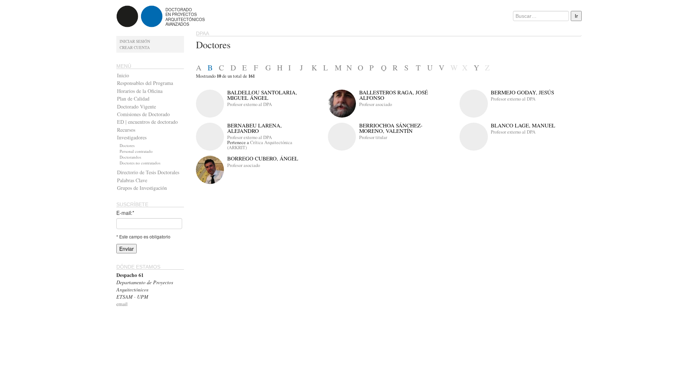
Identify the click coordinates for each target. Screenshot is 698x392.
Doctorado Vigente (136, 106)
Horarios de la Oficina (140, 91)
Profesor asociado (375, 104)
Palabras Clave (132, 180)
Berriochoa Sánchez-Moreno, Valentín (390, 128)
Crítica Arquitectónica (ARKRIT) (259, 145)
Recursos (126, 129)
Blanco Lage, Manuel (523, 125)
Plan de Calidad (133, 98)
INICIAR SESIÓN (135, 41)
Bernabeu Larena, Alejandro (254, 128)
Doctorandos (130, 157)
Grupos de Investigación (142, 188)
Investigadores (132, 137)
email (122, 304)
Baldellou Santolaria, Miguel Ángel (262, 95)
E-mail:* (125, 212)
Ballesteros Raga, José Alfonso (393, 95)
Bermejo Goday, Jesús (522, 92)
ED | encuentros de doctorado (147, 121)
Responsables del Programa (145, 83)
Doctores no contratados (140, 163)
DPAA (202, 33)
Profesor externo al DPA (249, 104)
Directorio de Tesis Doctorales (148, 172)
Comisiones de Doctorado (143, 114)
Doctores (127, 145)
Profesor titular (373, 137)
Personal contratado (136, 151)
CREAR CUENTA (135, 47)
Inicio (123, 75)
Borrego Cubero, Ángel (262, 158)
